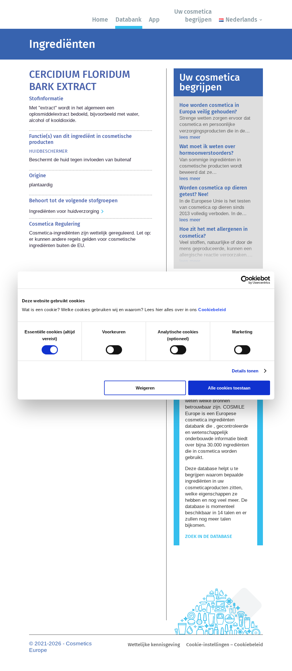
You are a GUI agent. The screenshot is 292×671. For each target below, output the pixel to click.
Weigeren (145, 388)
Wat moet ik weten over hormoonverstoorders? (207, 149)
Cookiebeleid (212, 309)
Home (100, 19)
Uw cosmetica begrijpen (193, 15)
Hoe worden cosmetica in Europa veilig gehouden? (209, 108)
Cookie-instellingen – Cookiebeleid (224, 645)
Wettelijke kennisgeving (154, 645)
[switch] (114, 349)
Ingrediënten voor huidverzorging (64, 211)
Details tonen (245, 370)
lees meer (189, 137)
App (154, 19)
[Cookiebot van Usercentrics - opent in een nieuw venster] (245, 280)
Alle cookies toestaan (229, 388)
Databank (128, 19)
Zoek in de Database (208, 536)
